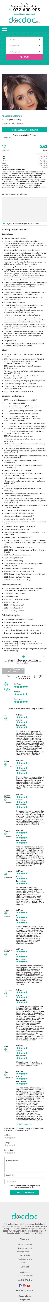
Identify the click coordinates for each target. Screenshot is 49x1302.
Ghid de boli (24, 1272)
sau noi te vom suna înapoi (24, 14)
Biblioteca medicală (25, 1276)
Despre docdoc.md (24, 1244)
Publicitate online (25, 1259)
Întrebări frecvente (24, 1252)
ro (22, 3)
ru (27, 3)
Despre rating (25, 1255)
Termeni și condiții (25, 1248)
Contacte (25, 1262)
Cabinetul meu (25, 1296)
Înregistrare (25, 1299)
